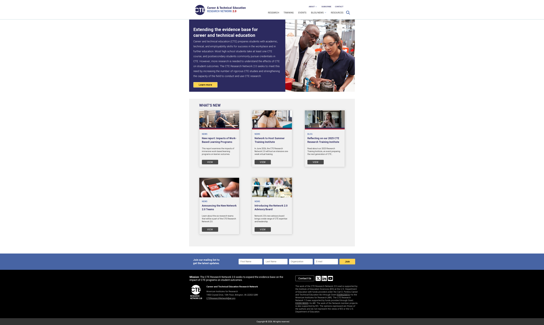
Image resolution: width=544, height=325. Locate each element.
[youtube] (330, 278)
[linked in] (324, 278)
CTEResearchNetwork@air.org (220, 298)
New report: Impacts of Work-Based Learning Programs (219, 140)
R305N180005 (301, 303)
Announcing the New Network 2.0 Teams (219, 207)
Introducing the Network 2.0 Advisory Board (271, 207)
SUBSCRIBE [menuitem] (326, 7)
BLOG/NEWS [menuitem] (316, 13)
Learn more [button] (205, 84)
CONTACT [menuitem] (339, 7)
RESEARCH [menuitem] (273, 12)
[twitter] (318, 278)
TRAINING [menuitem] (289, 12)
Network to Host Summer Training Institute (270, 140)
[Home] (221, 10)
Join (347, 261)
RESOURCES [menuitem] (337, 12)
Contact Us (304, 278)
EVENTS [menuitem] (302, 12)
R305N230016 (343, 294)
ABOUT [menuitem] (311, 7)
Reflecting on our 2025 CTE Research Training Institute (323, 140)
